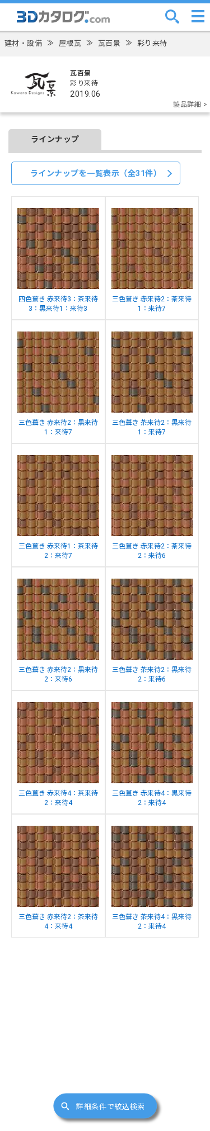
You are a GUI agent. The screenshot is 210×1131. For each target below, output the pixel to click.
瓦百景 (109, 43)
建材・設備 (23, 43)
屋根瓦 (70, 43)
